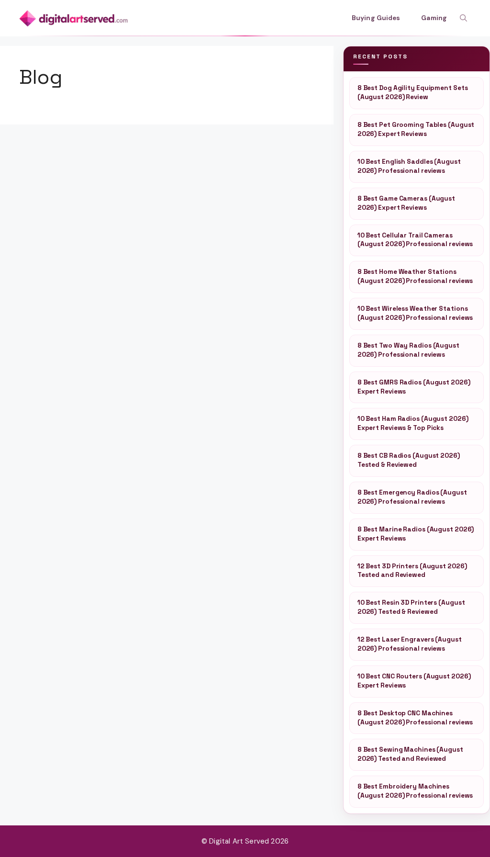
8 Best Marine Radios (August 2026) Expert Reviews (415, 533)
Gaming (434, 18)
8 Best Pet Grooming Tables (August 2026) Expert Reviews (416, 129)
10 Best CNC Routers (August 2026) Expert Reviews (414, 680)
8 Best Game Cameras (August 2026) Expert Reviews (406, 203)
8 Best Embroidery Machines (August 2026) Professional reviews (415, 791)
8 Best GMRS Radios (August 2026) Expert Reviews (413, 386)
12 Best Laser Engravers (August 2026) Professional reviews (409, 644)
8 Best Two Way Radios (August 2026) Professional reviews (408, 350)
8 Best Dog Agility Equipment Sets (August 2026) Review (412, 92)
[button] (463, 18)
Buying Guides (376, 18)
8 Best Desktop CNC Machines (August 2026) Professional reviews (415, 717)
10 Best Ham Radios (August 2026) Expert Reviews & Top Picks (412, 423)
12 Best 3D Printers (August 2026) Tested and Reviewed (412, 570)
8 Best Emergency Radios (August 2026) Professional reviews (412, 497)
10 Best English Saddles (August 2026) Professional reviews (409, 166)
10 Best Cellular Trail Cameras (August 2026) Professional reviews (415, 239)
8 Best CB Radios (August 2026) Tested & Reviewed (408, 460)
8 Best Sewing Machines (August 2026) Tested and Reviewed (410, 754)
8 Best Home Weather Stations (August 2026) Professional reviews (415, 276)
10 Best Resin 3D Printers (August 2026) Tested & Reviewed (411, 607)
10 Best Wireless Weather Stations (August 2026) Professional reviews (415, 313)
